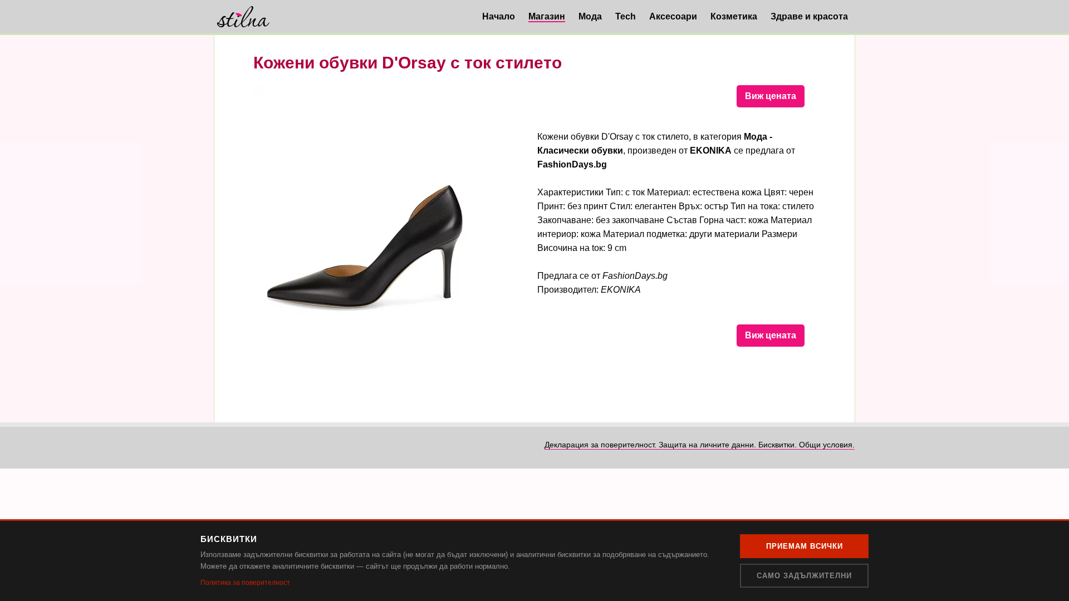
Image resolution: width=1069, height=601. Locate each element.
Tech (625, 16)
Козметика (733, 16)
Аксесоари (673, 16)
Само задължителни (804, 576)
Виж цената (770, 96)
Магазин (546, 16)
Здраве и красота (809, 16)
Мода (590, 16)
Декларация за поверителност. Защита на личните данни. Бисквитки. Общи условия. (700, 444)
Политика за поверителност (245, 583)
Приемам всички (804, 546)
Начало (498, 16)
